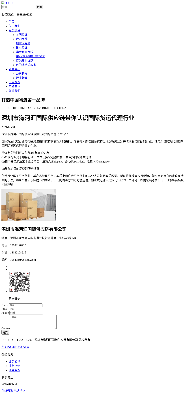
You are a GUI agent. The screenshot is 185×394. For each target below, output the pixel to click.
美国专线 (21, 34)
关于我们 (14, 26)
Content (5, 328)
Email (4, 308)
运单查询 (14, 82)
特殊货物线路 (24, 60)
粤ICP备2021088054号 (15, 347)
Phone (5, 312)
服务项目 (14, 30)
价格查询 (14, 86)
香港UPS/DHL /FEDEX (30, 56)
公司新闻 (21, 73)
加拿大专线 (23, 43)
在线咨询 (7, 390)
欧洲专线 (21, 39)
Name (4, 305)
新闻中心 (14, 69)
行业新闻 (21, 77)
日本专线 (21, 47)
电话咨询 (19, 390)
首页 (11, 21)
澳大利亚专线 (24, 52)
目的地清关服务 (26, 64)
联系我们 (14, 90)
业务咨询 (14, 361)
